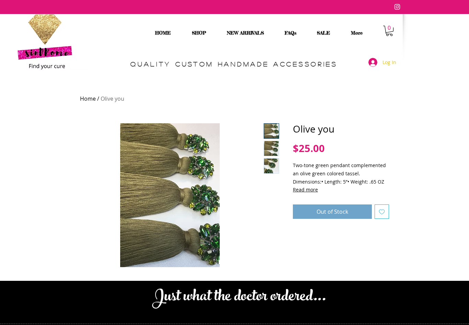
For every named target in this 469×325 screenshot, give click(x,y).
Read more (305, 189)
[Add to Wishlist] (382, 211)
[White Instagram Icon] (397, 7)
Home (88, 98)
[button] (389, 31)
